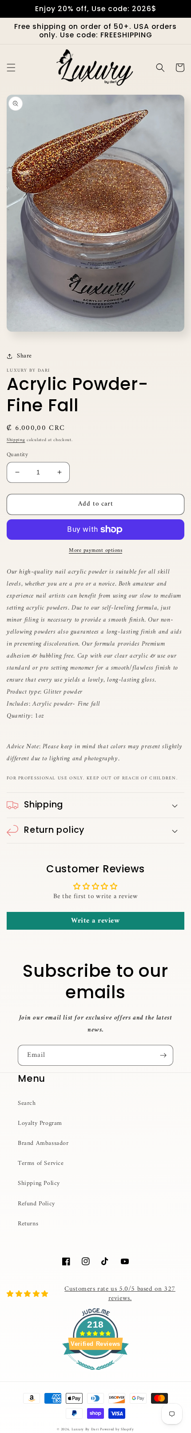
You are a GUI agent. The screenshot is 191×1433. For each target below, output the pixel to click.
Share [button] (24, 355)
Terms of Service (41, 1163)
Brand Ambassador (43, 1143)
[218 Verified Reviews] (95, 1375)
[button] (11, 67)
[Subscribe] (163, 1055)
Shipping (16, 440)
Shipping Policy (39, 1183)
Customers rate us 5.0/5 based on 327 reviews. (119, 1294)
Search (27, 1103)
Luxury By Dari (86, 1429)
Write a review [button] (95, 921)
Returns (28, 1223)
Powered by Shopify (117, 1429)
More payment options (95, 551)
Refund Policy (36, 1203)
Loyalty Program (40, 1123)
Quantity (17, 454)
